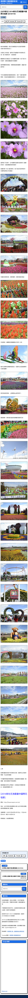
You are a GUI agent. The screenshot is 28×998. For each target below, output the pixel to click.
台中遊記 (3, 17)
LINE (6, 21)
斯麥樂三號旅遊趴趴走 (9, 1)
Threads (19, 21)
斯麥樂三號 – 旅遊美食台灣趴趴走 (15, 931)
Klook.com (4, 991)
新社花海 (3, 860)
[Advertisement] (14, 835)
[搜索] (25, 7)
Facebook (12, 21)
